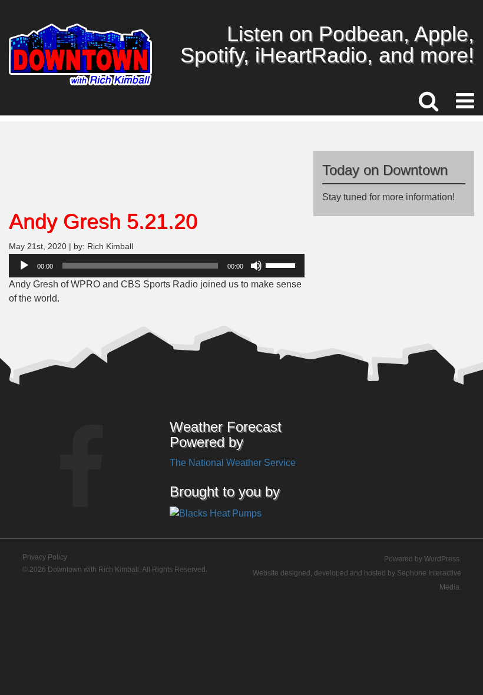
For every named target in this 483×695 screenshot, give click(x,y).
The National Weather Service (233, 463)
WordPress (441, 559)
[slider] (282, 264)
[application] (157, 265)
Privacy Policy (44, 557)
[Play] (24, 266)
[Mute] (256, 266)
